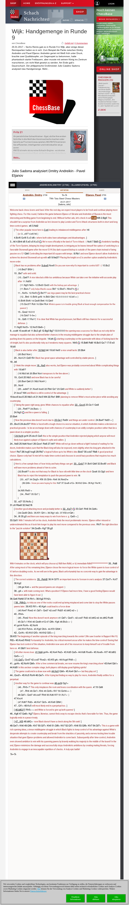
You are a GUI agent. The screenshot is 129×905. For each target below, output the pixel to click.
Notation (64, 190)
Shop (13, 3)
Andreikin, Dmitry (32, 195)
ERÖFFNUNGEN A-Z (45, 3)
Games (101, 190)
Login (111, 4)
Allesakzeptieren (116, 898)
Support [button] (66, 3)
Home (26, 3)
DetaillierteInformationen (75, 898)
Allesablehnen (96, 898)
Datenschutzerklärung (38, 891)
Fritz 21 (18, 132)
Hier (39, 889)
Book (27, 190)
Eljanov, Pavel (93, 195)
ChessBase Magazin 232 (105, 78)
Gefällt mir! (69, 43)
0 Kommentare (81, 43)
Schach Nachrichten (37, 16)
